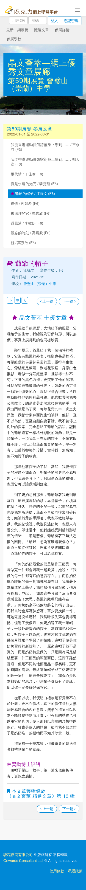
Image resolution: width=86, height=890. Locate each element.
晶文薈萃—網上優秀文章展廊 (42, 66)
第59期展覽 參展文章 (30, 128)
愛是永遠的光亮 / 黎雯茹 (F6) (34, 183)
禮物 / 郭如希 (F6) (25, 203)
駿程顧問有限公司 (18, 854)
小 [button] (10, 300)
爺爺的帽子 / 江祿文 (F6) (34, 193)
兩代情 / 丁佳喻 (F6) (27, 174)
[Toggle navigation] (77, 10)
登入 (54, 20)
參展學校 (14, 38)
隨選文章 (41, 29)
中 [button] (17, 300)
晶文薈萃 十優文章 (43, 317)
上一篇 (47, 301)
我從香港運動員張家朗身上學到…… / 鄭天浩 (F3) (45, 162)
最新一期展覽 (17, 29)
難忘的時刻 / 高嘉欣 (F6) (30, 232)
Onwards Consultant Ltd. (23, 860)
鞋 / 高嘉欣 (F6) (23, 242)
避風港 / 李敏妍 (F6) (27, 223)
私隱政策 (75, 870)
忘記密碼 (71, 20)
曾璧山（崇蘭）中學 (38, 84)
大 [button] (25, 300)
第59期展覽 (27, 80)
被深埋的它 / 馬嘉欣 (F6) (30, 213)
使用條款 (57, 870)
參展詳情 (62, 29)
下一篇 (68, 301)
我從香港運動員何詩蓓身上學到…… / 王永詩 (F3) (45, 147)
